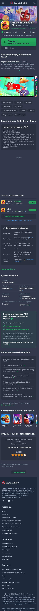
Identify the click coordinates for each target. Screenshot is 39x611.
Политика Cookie (7, 530)
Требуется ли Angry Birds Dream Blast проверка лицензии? (16, 383)
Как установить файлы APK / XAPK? (20, 220)
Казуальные (7, 115)
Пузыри (18, 102)
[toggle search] (34, 3)
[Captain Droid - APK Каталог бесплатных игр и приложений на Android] (19, 3)
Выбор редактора (7, 556)
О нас (3, 511)
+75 (23, 305)
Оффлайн (18, 106)
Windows (11, 588)
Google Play (6, 288)
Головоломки (19, 115)
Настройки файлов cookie (9, 533)
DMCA (4, 523)
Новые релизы (6, 553)
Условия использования (9, 517)
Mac (3, 588)
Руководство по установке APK (11, 569)
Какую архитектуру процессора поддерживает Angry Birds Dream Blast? (17, 395)
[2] (15, 455)
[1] (12, 455)
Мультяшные (7, 102)
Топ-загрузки (6, 550)
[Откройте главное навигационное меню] (3, 3)
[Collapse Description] (18, 69)
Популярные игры (7, 543)
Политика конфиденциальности (11, 520)
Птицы (31, 110)
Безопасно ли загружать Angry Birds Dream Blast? (18, 360)
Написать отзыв (19, 472)
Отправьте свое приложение (10, 582)
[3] (18, 455)
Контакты (5, 514)
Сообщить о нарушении (14, 523)
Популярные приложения (9, 546)
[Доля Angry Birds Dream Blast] (35, 8)
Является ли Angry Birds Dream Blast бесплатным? (16, 376)
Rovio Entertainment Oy (18, 28)
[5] (24, 455)
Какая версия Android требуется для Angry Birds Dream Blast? (18, 370)
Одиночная (6, 106)
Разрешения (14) (7, 269)
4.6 (15, 32)
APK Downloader (7, 579)
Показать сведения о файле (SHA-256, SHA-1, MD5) (18, 343)
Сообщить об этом (7, 405)
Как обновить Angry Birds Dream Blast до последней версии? (17, 389)
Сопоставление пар (9, 110)
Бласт (23, 110)
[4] (21, 455)
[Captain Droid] (12, 483)
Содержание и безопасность (11, 527)
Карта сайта (5, 559)
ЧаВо (3, 576)
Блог (3, 585)
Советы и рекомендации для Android (13, 572)
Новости (7, 585)
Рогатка (28, 102)
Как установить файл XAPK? (13, 365)
